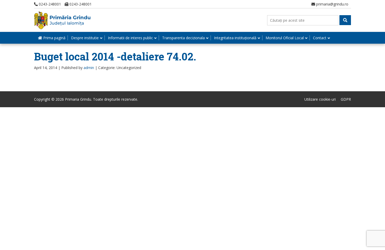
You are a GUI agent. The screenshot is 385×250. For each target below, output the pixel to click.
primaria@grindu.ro (331, 4)
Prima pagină (53, 37)
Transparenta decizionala (183, 37)
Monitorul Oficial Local (285, 37)
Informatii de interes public (130, 37)
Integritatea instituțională (235, 37)
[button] (345, 20)
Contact (319, 37)
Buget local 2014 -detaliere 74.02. (115, 56)
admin (89, 67)
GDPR (346, 99)
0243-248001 (49, 4)
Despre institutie (85, 37)
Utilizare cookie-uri (320, 99)
